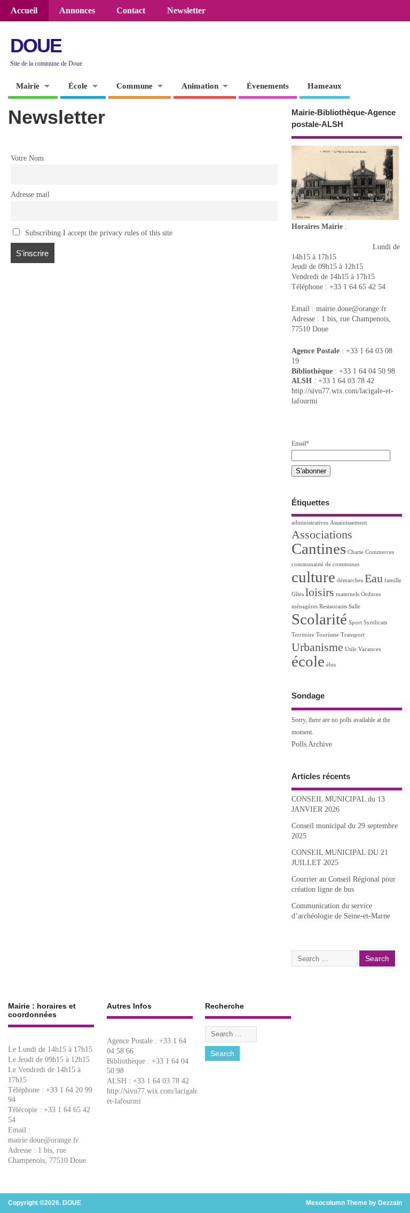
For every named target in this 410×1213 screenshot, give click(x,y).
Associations (321, 534)
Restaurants (333, 606)
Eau (374, 578)
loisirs (319, 592)
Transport (353, 635)
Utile (351, 649)
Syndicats (375, 622)
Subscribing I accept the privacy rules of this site (97, 233)
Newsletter (186, 10)
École (78, 86)
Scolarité (319, 619)
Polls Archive (311, 744)
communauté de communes (325, 564)
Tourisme (327, 635)
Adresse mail (30, 195)
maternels (347, 594)
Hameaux (325, 86)
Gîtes (297, 594)
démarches (350, 580)
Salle (354, 606)
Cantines (318, 548)
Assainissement (348, 523)
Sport (355, 622)
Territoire (302, 635)
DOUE (35, 46)
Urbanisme (317, 647)
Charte (356, 552)
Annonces (77, 10)
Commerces (379, 552)
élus (331, 665)
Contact (130, 10)
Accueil (24, 10)
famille (392, 580)
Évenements (268, 86)
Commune (134, 86)
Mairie (28, 86)
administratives (309, 523)
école (308, 661)
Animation (200, 86)
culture (313, 576)
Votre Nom (27, 158)
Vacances (369, 649)
